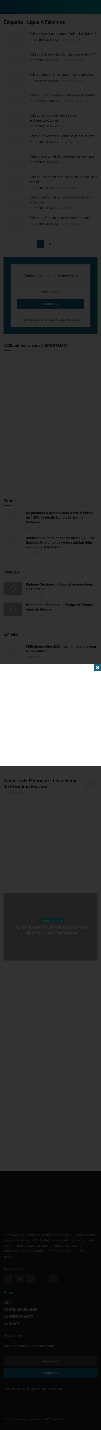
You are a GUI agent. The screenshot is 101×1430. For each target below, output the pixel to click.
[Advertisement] (50, 715)
